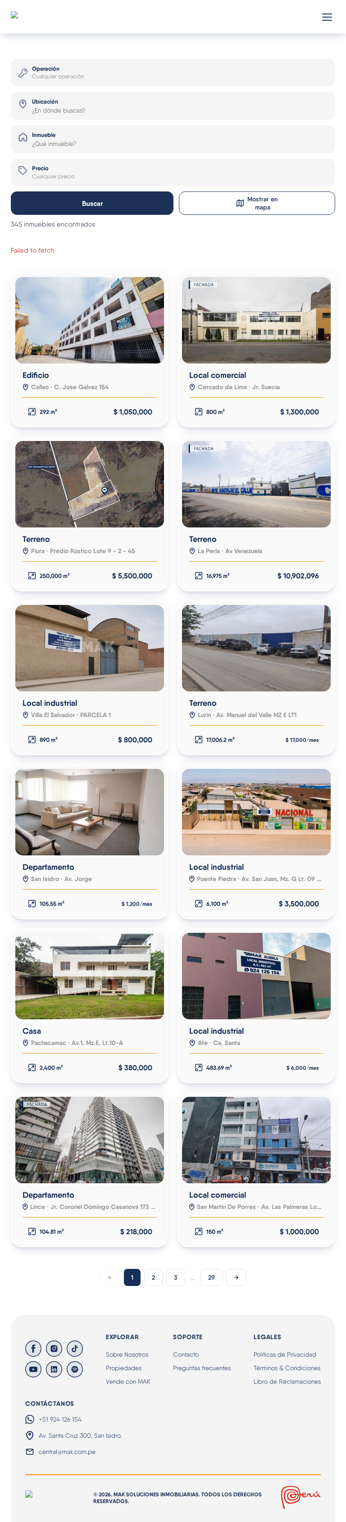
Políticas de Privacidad (285, 1354)
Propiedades (123, 1368)
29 (211, 1277)
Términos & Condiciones (287, 1368)
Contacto (186, 1354)
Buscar (92, 203)
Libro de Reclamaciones (287, 1381)
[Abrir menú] (327, 17)
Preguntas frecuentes (202, 1368)
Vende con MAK (128, 1381)
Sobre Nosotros (127, 1354)
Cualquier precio (53, 176)
